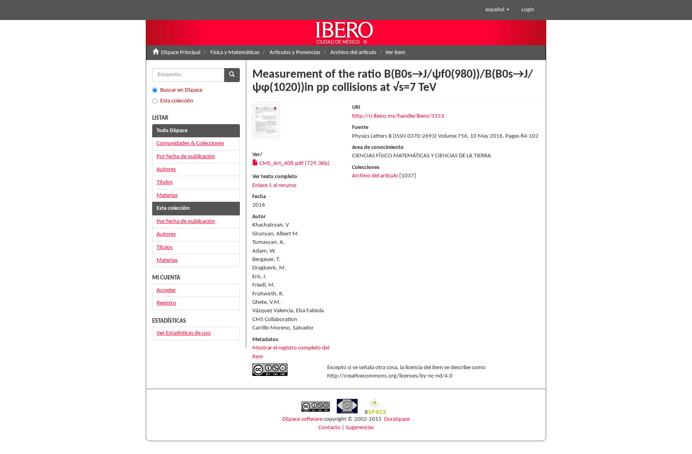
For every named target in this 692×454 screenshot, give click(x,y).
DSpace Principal (180, 53)
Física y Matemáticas (235, 53)
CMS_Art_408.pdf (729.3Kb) (294, 164)
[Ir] (232, 75)
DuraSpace (397, 419)
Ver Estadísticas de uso (184, 333)
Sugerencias (360, 428)
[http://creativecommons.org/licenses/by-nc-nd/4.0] (283, 370)
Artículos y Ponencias (295, 53)
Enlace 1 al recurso (274, 186)
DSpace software (302, 419)
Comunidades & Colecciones (190, 144)
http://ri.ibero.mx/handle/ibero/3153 (398, 116)
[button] (497, 10)
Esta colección (176, 101)
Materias (167, 196)
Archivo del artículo (353, 53)
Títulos (165, 182)
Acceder (166, 290)
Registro (166, 303)
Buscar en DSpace (181, 90)
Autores (166, 170)
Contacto (329, 428)
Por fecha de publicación (186, 157)
